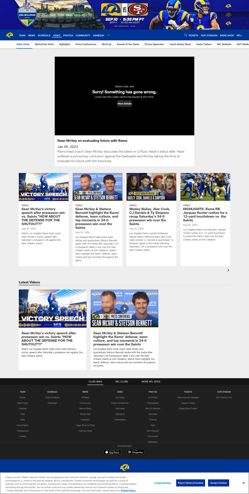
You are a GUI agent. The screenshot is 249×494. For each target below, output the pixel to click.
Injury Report (22, 425)
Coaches (23, 408)
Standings (52, 403)
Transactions (22, 431)
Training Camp (85, 431)
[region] (124, 483)
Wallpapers (153, 442)
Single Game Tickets (188, 408)
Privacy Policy (128, 490)
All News (85, 397)
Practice (153, 419)
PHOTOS (153, 392)
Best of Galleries (153, 408)
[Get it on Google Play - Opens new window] (135, 454)
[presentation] (228, 270)
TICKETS (188, 392)
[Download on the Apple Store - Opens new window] (112, 452)
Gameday (153, 414)
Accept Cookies (218, 482)
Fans (153, 425)
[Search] (185, 35)
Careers (22, 436)
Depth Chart (22, 403)
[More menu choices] (108, 35)
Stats (22, 419)
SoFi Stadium (153, 431)
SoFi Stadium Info (224, 397)
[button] (125, 103)
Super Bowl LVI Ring (85, 425)
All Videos (120, 397)
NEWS (85, 392)
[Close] (243, 483)
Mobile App (85, 414)
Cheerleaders (120, 419)
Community (85, 403)
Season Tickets (188, 403)
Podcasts (85, 419)
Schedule (52, 392)
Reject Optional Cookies (190, 482)
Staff (22, 414)
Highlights (120, 414)
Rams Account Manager (188, 397)
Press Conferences (120, 403)
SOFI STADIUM (224, 392)
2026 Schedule (52, 397)
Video (120, 392)
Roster (23, 397)
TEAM (22, 392)
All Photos (153, 397)
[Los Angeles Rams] (124, 468)
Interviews (120, 408)
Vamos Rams (85, 408)
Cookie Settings (162, 482)
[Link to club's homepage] (9, 35)
